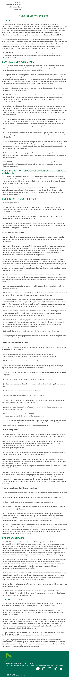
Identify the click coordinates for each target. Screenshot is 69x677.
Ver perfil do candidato (13, 5)
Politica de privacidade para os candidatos (20, 665)
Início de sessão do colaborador (15, 8)
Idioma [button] (17, 2)
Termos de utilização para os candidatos (49, 665)
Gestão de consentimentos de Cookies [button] (19, 663)
